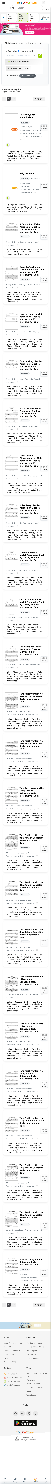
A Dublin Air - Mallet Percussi (28, 242)
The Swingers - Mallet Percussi (29, 664)
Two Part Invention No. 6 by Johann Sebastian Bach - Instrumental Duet (31, 1169)
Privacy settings (10, 1362)
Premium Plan (31, 1354)
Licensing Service (33, 1351)
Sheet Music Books (14, 1378)
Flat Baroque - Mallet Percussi (28, 426)
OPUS (36, 1482)
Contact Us (8, 1347)
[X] (28, 1413)
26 (14, 99)
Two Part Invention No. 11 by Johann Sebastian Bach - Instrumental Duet (31, 1122)
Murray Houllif (11, 242)
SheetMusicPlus (36, 136)
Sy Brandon (37, 130)
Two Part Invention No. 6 (14, 1186)
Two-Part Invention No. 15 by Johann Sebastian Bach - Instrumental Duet (31, 792)
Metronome (31, 1380)
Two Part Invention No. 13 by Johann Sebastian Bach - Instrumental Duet (31, 980)
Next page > (39, 99)
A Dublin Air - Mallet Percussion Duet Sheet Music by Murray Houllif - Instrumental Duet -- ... (24, 252)
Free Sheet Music (14, 1374)
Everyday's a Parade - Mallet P (29, 285)
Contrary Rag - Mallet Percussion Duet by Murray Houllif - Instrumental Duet (30, 365)
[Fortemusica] (17, 1438)
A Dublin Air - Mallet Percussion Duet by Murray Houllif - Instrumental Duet (30, 228)
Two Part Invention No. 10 (15, 1092)
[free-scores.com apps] (3, 17)
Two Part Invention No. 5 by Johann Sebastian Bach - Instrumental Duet (31, 697)
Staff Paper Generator (35, 1387)
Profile (46, 1482)
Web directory (31, 1395)
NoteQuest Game (33, 1384)
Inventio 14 (24, 1281)
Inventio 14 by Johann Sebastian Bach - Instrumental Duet (31, 1262)
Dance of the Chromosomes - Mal (30, 476)
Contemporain (25, 130)
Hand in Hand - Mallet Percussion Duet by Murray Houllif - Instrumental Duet (30, 318)
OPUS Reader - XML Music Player (36, 1375)
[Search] (40, 56)
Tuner (28, 1391)
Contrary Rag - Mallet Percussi (29, 379)
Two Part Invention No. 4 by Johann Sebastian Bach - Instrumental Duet (31, 933)
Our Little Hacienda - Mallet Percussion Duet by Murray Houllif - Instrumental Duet (31, 603)
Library (25, 1482)
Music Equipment (13, 1385)
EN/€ (47, 9)
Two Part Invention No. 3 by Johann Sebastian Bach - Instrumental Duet (31, 745)
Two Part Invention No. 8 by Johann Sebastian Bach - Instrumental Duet (31, 1216)
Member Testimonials (12, 1351)
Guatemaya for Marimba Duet (27, 116)
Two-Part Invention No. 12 (15, 1044)
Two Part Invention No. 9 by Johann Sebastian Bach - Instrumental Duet (31, 839)
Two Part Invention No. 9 (14, 856)
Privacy (6, 1358)
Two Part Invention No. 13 (34, 994)
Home (5, 1482)
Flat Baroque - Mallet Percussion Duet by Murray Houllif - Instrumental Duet (30, 412)
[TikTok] (35, 1413)
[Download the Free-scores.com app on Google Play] (25, 1423)
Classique (9, 711)
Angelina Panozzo (26, 186)
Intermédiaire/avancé (27, 127)
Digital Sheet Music (14, 1381)
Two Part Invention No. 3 (14, 762)
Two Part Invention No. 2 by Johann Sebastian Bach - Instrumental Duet (31, 886)
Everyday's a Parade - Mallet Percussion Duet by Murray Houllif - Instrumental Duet (31, 271)
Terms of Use (9, 1354)
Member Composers (34, 1343)
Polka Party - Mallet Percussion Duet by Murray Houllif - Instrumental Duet (29, 509)
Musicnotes (10, 245)
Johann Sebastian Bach (23, 711)
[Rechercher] (40, 7)
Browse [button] (15, 1482)
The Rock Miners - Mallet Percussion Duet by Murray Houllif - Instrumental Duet (31, 556)
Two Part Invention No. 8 (33, 1230)
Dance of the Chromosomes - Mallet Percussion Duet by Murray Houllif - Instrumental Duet (31, 460)
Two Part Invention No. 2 (14, 903)
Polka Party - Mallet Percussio (28, 523)
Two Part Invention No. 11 (15, 1139)
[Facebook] (15, 1413)
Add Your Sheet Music (35, 1347)
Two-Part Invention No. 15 (15, 809)
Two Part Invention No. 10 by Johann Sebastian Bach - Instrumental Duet (31, 1075)
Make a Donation (32, 1358)
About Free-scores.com (13, 1343)
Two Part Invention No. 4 (14, 950)
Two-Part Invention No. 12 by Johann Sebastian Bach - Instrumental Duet (31, 1027)
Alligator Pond (27, 173)
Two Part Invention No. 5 (14, 715)
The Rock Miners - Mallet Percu (29, 570)
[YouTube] (22, 1413)
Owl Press (36, 190)
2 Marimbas (29, 76)
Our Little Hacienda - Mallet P (28, 617)
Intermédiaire (35, 178)
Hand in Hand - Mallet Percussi (29, 332)
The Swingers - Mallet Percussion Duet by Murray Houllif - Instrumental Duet (30, 650)
